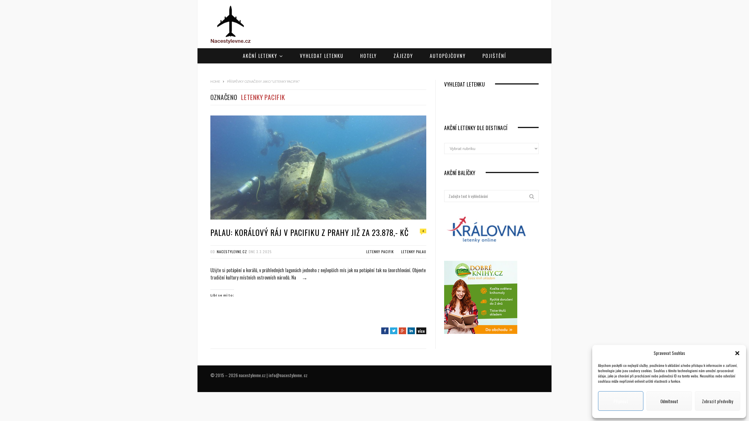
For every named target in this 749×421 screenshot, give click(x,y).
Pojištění (494, 55)
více (421, 331)
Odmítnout (669, 401)
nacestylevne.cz (232, 251)
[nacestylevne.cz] (230, 24)
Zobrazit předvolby (717, 401)
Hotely (368, 55)
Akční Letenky (260, 55)
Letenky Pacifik (380, 251)
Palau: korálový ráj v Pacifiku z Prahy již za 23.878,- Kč (309, 232)
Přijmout (621, 401)
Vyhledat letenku (321, 55)
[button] (737, 353)
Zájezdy (403, 55)
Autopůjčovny (448, 55)
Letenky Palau (413, 251)
